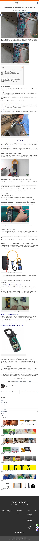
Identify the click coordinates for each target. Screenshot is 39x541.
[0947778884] (37, 525)
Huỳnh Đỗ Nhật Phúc (23, 10)
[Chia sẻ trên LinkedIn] (21, 378)
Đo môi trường (18, 6)
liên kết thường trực (28, 381)
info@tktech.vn (19, 510)
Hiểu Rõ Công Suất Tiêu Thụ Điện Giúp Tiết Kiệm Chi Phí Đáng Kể (9, 452)
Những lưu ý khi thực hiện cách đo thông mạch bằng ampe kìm (11, 78)
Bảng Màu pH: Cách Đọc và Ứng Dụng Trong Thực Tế (7, 434)
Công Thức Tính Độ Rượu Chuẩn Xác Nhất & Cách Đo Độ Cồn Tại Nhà (9, 425)
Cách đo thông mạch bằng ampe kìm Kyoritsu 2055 (9, 81)
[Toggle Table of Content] (21, 67)
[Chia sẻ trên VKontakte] (20, 378)
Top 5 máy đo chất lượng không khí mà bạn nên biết (7, 488)
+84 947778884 (19, 511)
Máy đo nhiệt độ (3, 409)
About (36, 510)
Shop (29, 525)
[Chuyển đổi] (37, 411)
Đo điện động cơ (3, 404)
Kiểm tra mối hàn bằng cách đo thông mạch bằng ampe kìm (11, 73)
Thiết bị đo (2, 413)
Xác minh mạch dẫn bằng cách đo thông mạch (8, 72)
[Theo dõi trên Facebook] (15, 532)
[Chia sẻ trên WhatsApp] (14, 378)
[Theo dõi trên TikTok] (18, 532)
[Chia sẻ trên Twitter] (17, 378)
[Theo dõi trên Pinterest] (21, 532)
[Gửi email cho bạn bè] (18, 378)
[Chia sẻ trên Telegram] (24, 378)
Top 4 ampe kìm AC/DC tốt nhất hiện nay (9, 391)
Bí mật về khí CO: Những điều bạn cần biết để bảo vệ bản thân (8, 470)
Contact (35, 511)
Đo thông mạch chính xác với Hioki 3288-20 (8, 82)
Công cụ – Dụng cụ (4, 402)
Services (29, 526)
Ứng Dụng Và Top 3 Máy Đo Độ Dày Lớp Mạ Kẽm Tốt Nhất (8, 461)
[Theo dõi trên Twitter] (20, 532)
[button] (1, 3)
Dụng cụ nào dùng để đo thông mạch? (7, 75)
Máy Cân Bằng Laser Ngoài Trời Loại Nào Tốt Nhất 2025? (8, 443)
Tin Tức (22, 6)
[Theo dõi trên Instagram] (17, 532)
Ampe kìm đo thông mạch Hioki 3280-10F (8, 80)
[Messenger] (37, 530)
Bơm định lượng (3, 400)
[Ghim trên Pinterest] (19, 378)
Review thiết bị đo (4, 411)
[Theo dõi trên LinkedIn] (23, 532)
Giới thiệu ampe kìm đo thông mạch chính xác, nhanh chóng (11, 79)
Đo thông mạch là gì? (5, 68)
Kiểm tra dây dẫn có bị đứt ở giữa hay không (8, 71)
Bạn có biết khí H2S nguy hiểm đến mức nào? (6, 479)
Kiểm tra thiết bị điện (5, 74)
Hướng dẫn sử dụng (4, 407)
